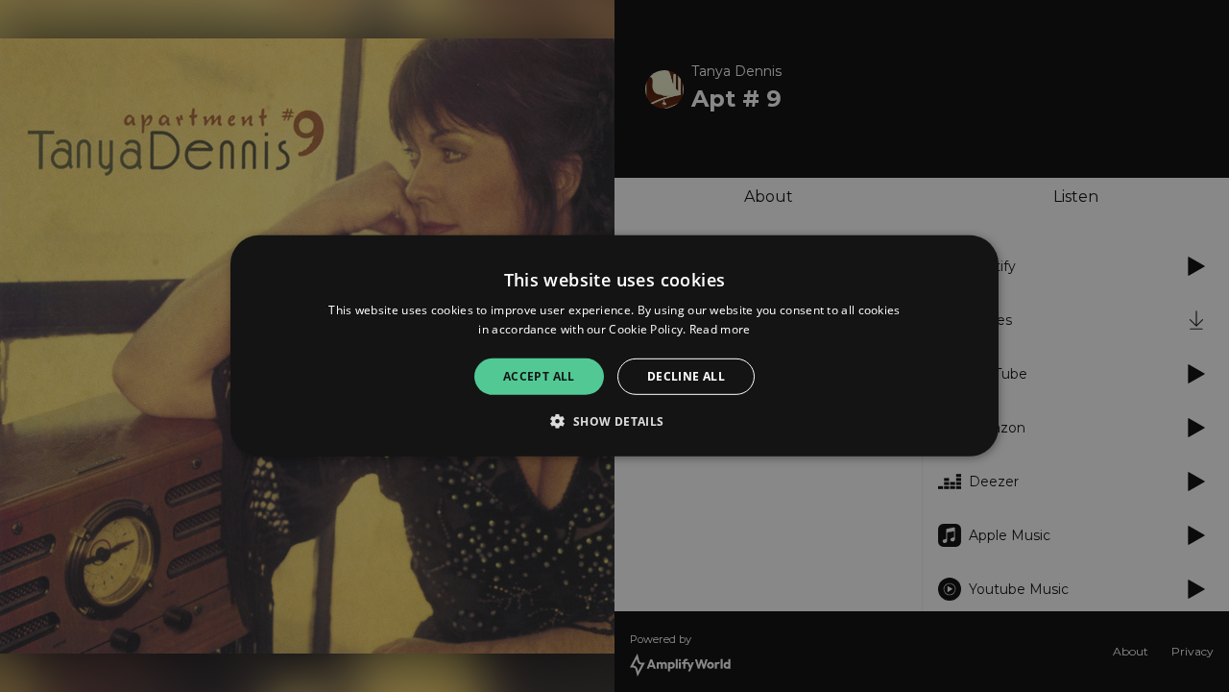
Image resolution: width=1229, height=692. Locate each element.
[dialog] (614, 346)
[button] (614, 420)
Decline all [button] (686, 376)
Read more (720, 329)
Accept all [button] (539, 376)
